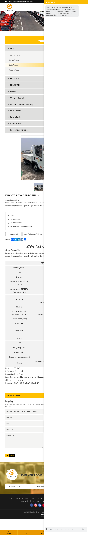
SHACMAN (29, 498)
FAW (11, 498)
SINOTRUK (19, 498)
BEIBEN (39, 498)
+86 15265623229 (16, 219)
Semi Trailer (24, 501)
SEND (12, 455)
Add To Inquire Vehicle (33, 234)
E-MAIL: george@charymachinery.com (20, 2)
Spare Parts (36, 501)
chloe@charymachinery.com (21, 226)
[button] (66, 2)
